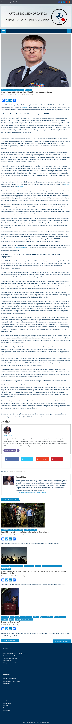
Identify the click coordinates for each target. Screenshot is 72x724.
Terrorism (38, 566)
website (66, 184)
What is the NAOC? (9, 679)
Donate (5, 705)
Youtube (20, 187)
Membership (7, 703)
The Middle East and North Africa (52, 566)
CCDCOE (24, 107)
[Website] (18, 450)
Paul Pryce (4, 619)
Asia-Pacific (5, 617)
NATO (24, 471)
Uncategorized (6, 568)
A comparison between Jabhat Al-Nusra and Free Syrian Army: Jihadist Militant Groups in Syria (34, 572)
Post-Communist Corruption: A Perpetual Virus (11, 641)
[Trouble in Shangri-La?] (36, 601)
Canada (10, 471)
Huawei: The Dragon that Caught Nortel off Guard (62, 641)
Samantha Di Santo (30, 529)
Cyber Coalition (21, 248)
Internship (6, 710)
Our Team (6, 683)
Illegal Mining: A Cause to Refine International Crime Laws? (25, 532)
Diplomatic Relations (46, 617)
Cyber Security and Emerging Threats (12, 90)
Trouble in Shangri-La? (10, 622)
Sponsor (6, 708)
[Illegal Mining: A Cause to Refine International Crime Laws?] (36, 515)
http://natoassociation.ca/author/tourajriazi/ (31, 492)
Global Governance (59, 617)
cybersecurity (18, 471)
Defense (36, 617)
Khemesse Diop (29, 566)
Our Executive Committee (12, 681)
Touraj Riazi (28, 90)
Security (11, 619)
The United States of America (24, 619)
